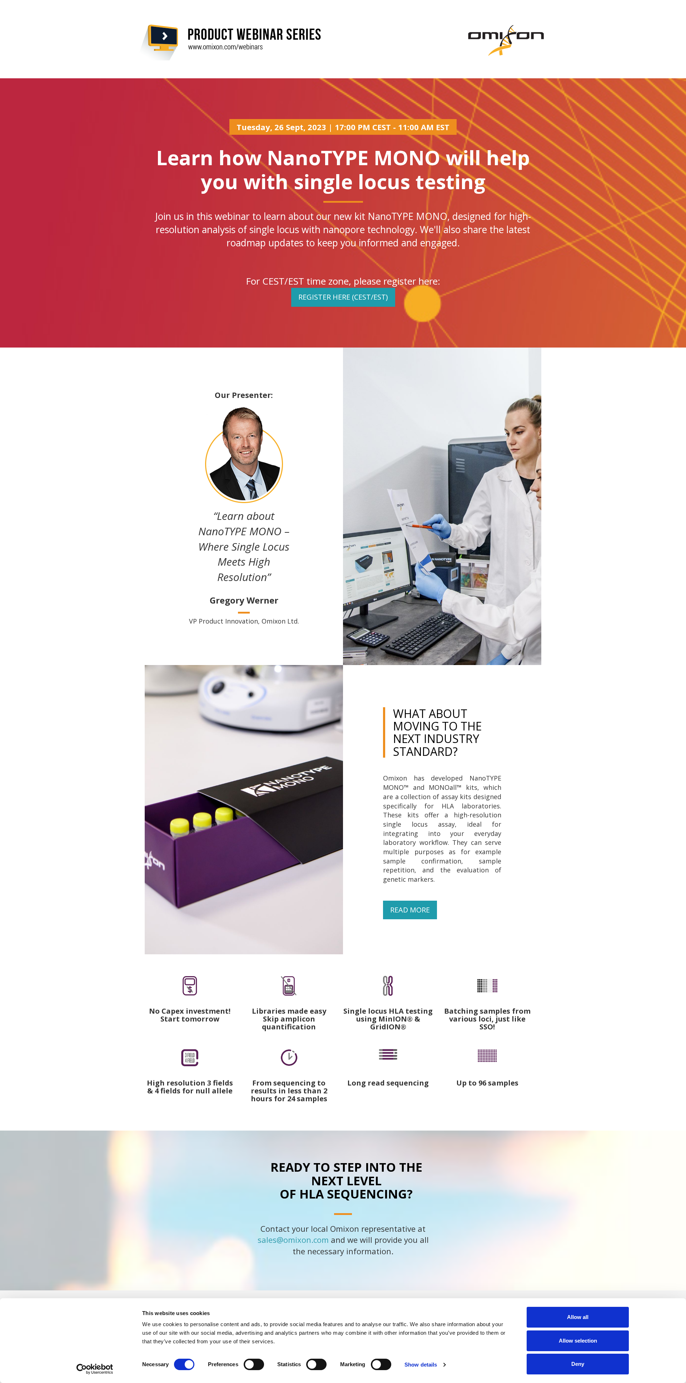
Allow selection (578, 1341)
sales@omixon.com (293, 1239)
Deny (577, 1364)
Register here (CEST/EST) (343, 297)
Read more (410, 910)
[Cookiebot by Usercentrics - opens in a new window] (95, 1369)
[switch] (254, 1364)
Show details (420, 1365)
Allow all (577, 1317)
